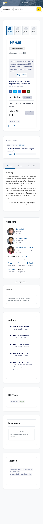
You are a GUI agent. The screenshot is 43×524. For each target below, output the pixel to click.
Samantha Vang (21, 238)
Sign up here (22, 75)
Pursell (24, 257)
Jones (20, 263)
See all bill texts (28, 113)
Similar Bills (32, 166)
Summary (10, 166)
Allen (10, 263)
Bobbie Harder (21, 247)
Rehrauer (11, 269)
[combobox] (8, 9)
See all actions (27, 97)
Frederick (32, 247)
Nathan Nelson (21, 229)
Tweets (20, 166)
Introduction (15, 121)
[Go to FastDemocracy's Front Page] (3, 3)
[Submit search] (39, 9)
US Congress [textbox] (7, 9)
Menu (26, 2)
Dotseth (30, 263)
